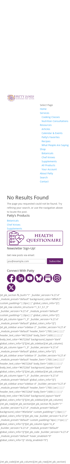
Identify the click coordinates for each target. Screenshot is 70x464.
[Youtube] (29, 281)
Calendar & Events (52, 133)
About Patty (46, 173)
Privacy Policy (35, 448)
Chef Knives (48, 157)
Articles (46, 129)
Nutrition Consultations (55, 121)
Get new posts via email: (21, 255)
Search (44, 177)
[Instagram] (57, 281)
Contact (44, 181)
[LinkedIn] (20, 281)
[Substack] (48, 281)
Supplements (49, 161)
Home (43, 109)
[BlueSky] (38, 281)
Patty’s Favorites (51, 137)
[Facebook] (11, 281)
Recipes (46, 141)
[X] (11, 291)
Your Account (49, 169)
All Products (48, 165)
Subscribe (55, 261)
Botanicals (47, 153)
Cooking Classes (51, 117)
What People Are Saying (55, 145)
